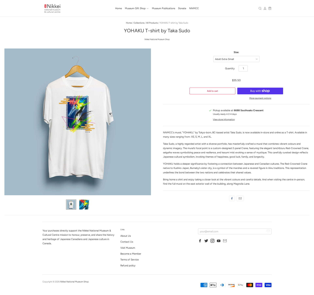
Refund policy (127, 265)
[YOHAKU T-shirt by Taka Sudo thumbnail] (71, 204)
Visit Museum (127, 247)
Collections (139, 23)
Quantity (230, 68)
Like (232, 198)
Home (118, 8)
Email (240, 198)
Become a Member (130, 253)
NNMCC (194, 8)
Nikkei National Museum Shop (157, 39)
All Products (152, 23)
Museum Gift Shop (135, 8)
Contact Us (126, 241)
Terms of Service (129, 259)
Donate (182, 8)
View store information (224, 119)
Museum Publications (163, 8)
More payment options (260, 98)
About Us (125, 235)
